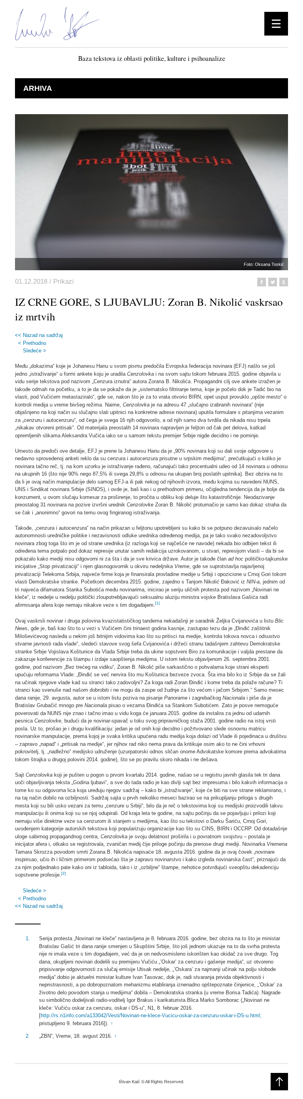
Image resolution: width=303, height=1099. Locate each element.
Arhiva (37, 88)
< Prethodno (32, 343)
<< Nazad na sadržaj (39, 335)
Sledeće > (34, 351)
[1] (157, 603)
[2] (63, 873)
